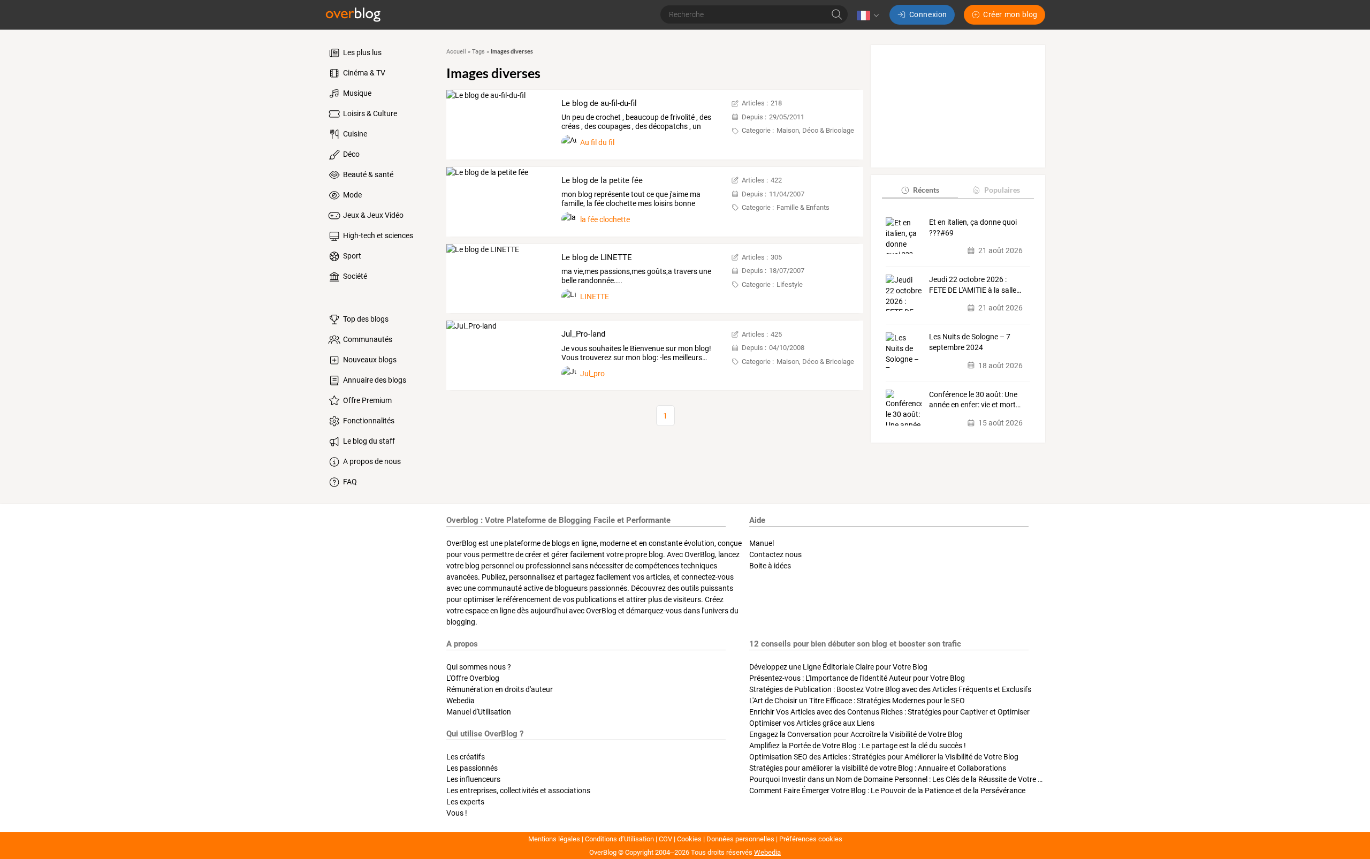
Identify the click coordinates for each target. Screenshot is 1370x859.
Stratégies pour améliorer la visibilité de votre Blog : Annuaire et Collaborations (877, 768)
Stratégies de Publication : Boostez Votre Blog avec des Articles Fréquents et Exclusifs (890, 689)
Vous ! (456, 813)
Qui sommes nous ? (478, 667)
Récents (926, 189)
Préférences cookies (810, 839)
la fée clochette (605, 219)
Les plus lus (361, 52)
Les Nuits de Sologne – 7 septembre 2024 (969, 342)
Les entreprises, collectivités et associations (518, 790)
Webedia (460, 700)
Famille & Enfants (803, 207)
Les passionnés (472, 768)
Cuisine (354, 134)
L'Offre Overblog (472, 678)
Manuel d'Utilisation (478, 712)
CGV (665, 839)
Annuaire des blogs (373, 380)
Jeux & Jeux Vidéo (372, 215)
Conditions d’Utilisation (619, 839)
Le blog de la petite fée (602, 180)
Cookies (689, 839)
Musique (356, 93)
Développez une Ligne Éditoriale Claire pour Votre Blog (838, 667)
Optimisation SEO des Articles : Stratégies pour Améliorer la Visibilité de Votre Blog (883, 756)
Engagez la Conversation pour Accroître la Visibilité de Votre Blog (856, 734)
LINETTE (594, 296)
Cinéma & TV (363, 73)
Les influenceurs (473, 779)
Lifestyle (790, 284)
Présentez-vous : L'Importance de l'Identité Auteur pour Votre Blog (857, 678)
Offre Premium (366, 400)
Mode (351, 195)
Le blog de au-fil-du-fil (599, 103)
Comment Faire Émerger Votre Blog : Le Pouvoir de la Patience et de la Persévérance (887, 790)
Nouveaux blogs (369, 359)
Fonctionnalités (367, 420)
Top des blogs (365, 319)
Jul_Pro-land (583, 334)
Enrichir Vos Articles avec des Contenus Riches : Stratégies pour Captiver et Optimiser (889, 712)
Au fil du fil (597, 142)
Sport (351, 256)
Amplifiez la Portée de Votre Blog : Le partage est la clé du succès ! (857, 745)
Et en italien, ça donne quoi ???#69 (973, 227)
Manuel (761, 543)
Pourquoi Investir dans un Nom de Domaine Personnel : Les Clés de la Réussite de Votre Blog (901, 779)
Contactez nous (775, 554)
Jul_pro (592, 373)
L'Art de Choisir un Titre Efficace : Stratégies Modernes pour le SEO (857, 700)
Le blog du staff (368, 441)
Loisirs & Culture (369, 113)
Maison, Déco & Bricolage (815, 130)
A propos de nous (371, 461)
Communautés (366, 339)
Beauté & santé (367, 174)
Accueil (456, 51)
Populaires (1002, 189)
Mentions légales (554, 839)
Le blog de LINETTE (596, 257)
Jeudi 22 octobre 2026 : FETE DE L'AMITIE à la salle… (975, 284)
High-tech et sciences (377, 235)
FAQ (349, 481)
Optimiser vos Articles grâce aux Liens (811, 723)
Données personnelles (740, 839)
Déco (350, 154)
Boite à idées (770, 565)
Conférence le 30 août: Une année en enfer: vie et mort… (975, 399)
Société (354, 276)
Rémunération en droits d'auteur (499, 689)
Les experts (465, 801)
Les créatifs (465, 756)
